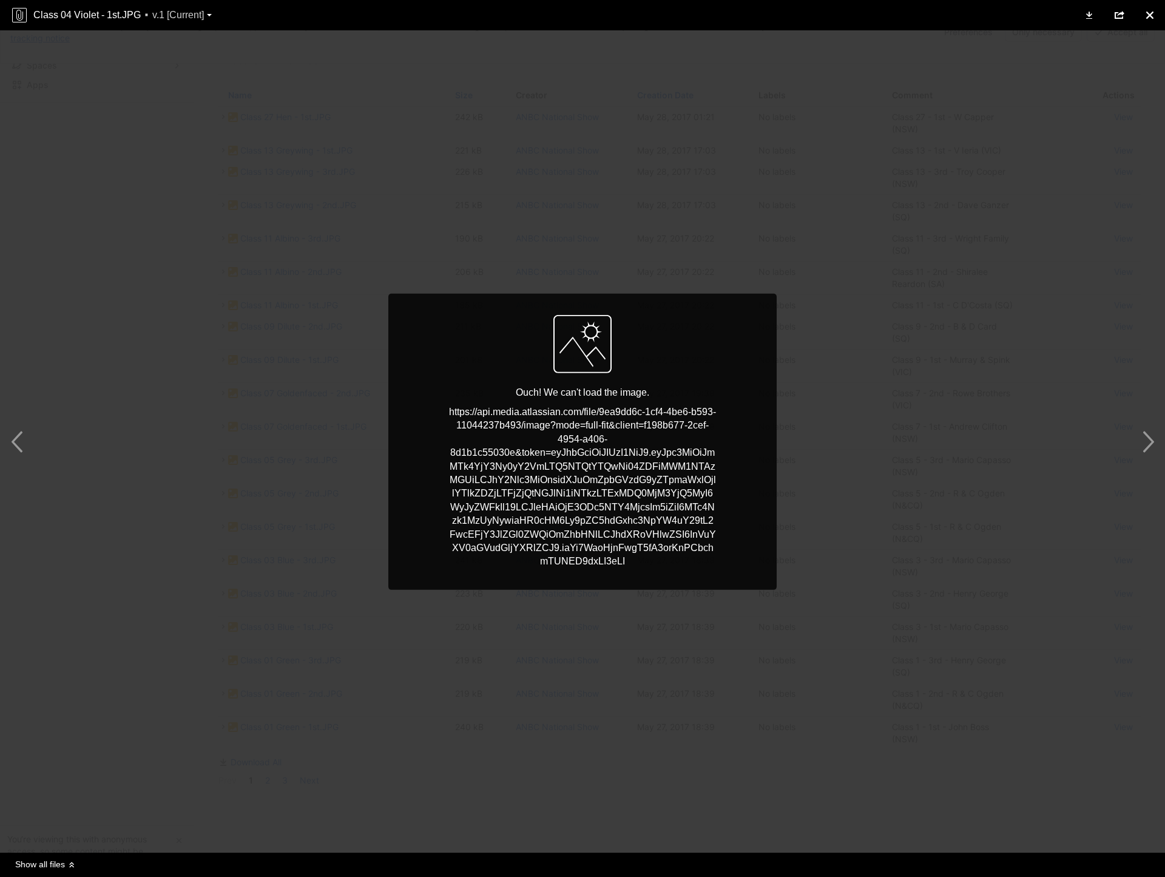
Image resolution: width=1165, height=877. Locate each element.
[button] (1089, 15)
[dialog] (582, 438)
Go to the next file (1145, 441)
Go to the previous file (19, 441)
